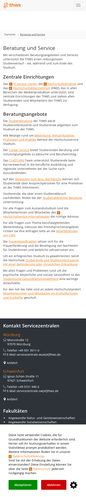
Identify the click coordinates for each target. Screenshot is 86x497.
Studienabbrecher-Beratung (62, 198)
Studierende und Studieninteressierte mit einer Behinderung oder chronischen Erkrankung (41, 262)
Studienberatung (20, 121)
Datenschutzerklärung (28, 456)
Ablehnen (54, 485)
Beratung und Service (32, 34)
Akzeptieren (23, 485)
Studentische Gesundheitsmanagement (31, 279)
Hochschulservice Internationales (26, 216)
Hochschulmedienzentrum (31, 88)
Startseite (9, 34)
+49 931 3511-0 (28, 350)
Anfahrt (12, 363)
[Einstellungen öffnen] (73, 485)
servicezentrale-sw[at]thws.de (37, 391)
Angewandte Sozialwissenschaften (32, 422)
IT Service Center (25, 84)
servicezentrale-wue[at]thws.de (38, 354)
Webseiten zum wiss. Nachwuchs (38, 179)
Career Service (19, 150)
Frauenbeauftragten (23, 241)
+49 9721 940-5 (28, 387)
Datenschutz (42, 469)
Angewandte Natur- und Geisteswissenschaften (41, 418)
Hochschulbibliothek (62, 84)
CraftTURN (16, 160)
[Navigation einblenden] (78, 5)
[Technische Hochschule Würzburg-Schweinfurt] (12, 5)
